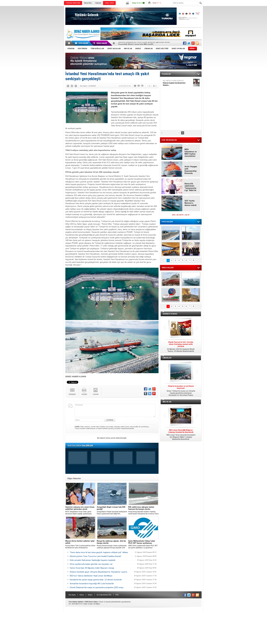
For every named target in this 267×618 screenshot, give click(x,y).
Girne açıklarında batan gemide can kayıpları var (91, 564)
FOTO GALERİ (167, 222)
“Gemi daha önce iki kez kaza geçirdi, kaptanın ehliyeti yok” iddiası (99, 552)
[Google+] (76, 86)
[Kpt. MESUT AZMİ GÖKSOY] (196, 82)
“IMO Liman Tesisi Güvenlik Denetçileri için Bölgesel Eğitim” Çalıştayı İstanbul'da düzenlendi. (180, 434)
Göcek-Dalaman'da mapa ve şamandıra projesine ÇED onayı (96, 587)
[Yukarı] (95, 391)
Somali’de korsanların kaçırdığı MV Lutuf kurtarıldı (92, 583)
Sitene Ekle (88, 3)
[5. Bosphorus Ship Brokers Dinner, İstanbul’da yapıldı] (190, 249)
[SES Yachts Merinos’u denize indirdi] (171, 204)
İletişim (90, 595)
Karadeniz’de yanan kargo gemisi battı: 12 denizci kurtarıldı (96, 579)
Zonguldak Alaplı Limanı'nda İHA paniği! (135, 43)
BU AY (187, 215)
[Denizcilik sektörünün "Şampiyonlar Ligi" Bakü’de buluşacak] (171, 186)
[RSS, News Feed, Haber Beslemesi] (197, 43)
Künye (82, 595)
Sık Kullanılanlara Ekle (104, 595)
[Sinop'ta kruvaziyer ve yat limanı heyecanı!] (181, 372)
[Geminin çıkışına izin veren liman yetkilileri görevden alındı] (80, 493)
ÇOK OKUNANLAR (169, 140)
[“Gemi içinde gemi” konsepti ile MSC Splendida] (170, 233)
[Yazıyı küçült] (148, 86)
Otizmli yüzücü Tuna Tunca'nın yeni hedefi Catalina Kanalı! (95, 556)
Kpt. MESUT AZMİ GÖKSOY (174, 83)
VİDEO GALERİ (167, 268)
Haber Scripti (87, 604)
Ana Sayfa (72, 595)
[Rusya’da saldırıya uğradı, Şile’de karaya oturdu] (112, 527)
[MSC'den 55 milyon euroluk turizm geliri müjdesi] (170, 249)
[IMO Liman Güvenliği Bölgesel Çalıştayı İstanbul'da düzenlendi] (181, 416)
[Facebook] (68, 86)
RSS (116, 595)
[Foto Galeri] (82, 43)
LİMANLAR (167, 358)
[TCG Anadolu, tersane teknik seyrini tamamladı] (190, 279)
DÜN (173, 215)
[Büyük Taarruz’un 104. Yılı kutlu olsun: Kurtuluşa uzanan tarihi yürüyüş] (181, 328)
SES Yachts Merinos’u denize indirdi (190, 203)
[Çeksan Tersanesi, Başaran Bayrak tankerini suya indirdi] (170, 279)
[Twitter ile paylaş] (189, 43)
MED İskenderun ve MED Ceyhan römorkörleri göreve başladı (191, 152)
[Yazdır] (142, 86)
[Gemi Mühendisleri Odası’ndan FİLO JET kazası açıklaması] (143, 527)
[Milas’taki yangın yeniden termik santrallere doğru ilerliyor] (190, 295)
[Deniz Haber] (82, 40)
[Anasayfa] (69, 43)
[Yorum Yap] (135, 86)
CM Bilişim (96, 604)
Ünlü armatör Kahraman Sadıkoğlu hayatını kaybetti (92, 560)
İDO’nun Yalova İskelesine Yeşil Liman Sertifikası (91, 576)
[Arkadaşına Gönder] (139, 86)
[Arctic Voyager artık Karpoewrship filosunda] (171, 169)
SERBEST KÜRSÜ (170, 314)
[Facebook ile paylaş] (184, 43)
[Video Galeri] (100, 43)
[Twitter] (72, 86)
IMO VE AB (167, 402)
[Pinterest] (154, 393)
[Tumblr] (145, 393)
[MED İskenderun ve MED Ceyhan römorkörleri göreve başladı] (171, 152)
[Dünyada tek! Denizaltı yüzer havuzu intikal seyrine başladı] (190, 233)
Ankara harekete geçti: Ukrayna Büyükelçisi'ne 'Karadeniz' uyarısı (98, 572)
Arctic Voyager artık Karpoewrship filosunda (191, 169)
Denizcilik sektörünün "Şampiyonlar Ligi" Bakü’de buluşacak (190, 187)
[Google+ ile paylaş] (193, 43)
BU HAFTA (180, 215)
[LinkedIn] (149, 393)
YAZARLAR (166, 74)
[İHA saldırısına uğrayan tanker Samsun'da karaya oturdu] (143, 493)
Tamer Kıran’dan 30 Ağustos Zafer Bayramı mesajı (92, 568)
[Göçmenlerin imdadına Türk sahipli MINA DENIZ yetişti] (170, 295)
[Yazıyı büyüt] (154, 86)
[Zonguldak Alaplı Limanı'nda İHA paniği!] (112, 493)
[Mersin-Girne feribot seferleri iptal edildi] (80, 527)
